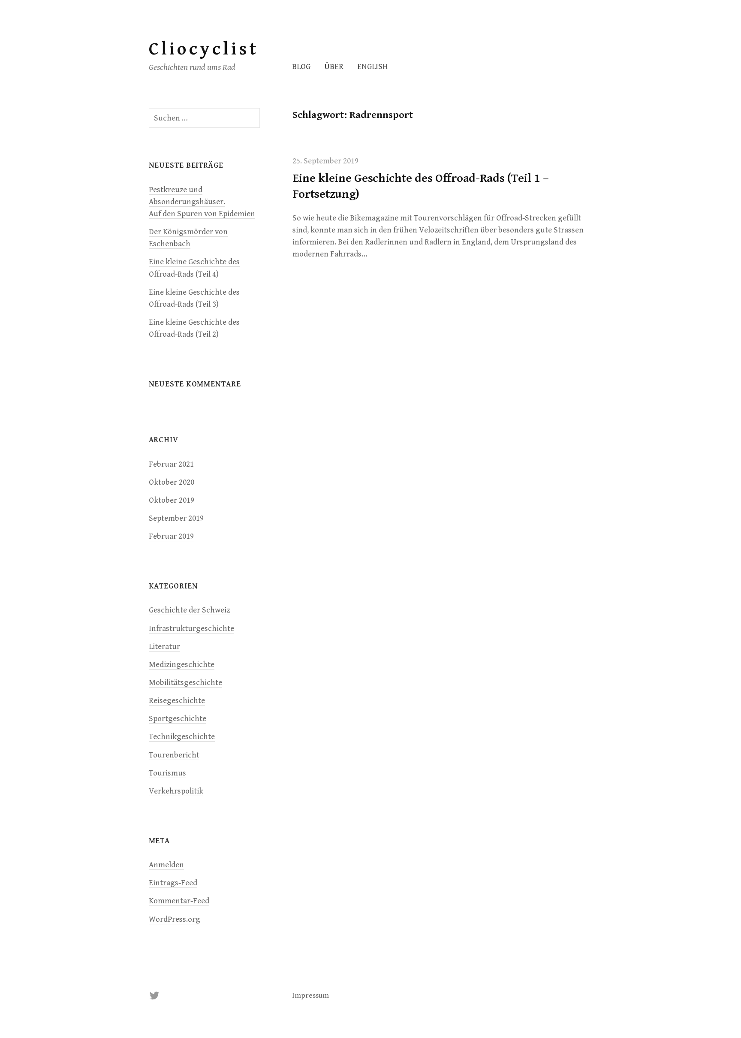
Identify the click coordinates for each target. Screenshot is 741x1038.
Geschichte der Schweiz (189, 610)
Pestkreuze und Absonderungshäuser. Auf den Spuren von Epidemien (202, 201)
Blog (301, 66)
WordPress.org (174, 919)
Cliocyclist (204, 49)
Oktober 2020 (171, 482)
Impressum (310, 995)
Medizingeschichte (181, 664)
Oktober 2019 (171, 500)
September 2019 (176, 518)
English (372, 66)
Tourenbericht (174, 755)
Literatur (164, 646)
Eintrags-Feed (173, 882)
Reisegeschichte (177, 700)
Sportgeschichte (177, 718)
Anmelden (166, 864)
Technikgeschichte (182, 736)
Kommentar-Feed (179, 900)
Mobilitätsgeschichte (185, 682)
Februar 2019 (171, 536)
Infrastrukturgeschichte (191, 628)
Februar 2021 (171, 464)
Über (333, 66)
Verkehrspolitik (176, 791)
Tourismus (167, 773)
